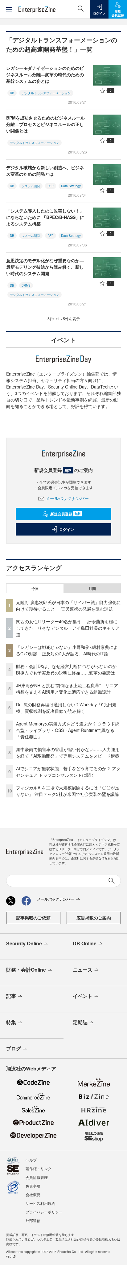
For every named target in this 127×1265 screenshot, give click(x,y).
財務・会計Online (26, 969)
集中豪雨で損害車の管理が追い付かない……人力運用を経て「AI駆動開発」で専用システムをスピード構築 (68, 752)
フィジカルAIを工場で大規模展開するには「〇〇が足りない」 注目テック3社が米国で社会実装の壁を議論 (67, 790)
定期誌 (80, 1022)
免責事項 (33, 1185)
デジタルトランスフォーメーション (46, 93)
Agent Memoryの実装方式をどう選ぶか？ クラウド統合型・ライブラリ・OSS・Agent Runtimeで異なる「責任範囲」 (67, 730)
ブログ (13, 1048)
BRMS (26, 285)
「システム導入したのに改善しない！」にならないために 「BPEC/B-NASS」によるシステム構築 (45, 217)
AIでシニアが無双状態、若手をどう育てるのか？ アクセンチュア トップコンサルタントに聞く (68, 771)
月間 (92, 588)
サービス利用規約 (40, 1203)
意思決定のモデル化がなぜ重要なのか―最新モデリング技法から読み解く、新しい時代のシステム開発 (45, 266)
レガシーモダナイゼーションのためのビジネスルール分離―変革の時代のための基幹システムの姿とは (45, 74)
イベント (82, 995)
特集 (11, 1022)
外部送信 (33, 1220)
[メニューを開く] (9, 9)
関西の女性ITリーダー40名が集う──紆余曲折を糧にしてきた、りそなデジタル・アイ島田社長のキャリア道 (68, 627)
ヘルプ (31, 1159)
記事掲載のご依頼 (33, 917)
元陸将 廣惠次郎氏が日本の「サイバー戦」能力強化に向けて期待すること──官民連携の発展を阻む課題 (68, 605)
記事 (11, 995)
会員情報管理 (37, 1177)
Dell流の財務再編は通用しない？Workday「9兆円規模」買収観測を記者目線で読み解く (66, 707)
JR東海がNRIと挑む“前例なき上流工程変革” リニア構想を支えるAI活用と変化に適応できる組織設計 (67, 688)
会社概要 (33, 1194)
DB (12, 93)
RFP (50, 186)
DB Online (84, 943)
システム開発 (31, 186)
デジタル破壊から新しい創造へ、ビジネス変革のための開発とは (45, 170)
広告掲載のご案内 (93, 917)
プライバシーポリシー (44, 1211)
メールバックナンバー (67, 498)
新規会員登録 (65, 514)
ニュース (82, 969)
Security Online (24, 943)
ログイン (66, 529)
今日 (35, 588)
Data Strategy (71, 186)
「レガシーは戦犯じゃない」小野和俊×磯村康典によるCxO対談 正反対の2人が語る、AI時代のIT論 (67, 650)
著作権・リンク (38, 1168)
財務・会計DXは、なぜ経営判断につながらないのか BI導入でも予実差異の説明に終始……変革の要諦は (68, 669)
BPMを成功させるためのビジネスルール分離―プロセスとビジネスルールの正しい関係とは (45, 124)
